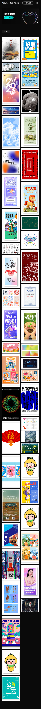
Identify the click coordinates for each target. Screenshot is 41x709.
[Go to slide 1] (37, 22)
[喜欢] (18, 51)
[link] (10, 3)
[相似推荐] (18, 59)
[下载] (18, 47)
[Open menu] (37, 3)
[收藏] (18, 55)
